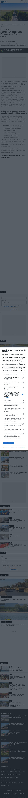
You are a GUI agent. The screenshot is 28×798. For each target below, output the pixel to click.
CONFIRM (8, 443)
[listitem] (14, 375)
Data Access (14, 447)
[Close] (25, 350)
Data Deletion (6, 447)
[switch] (23, 377)
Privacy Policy (22, 447)
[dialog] (14, 399)
